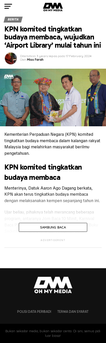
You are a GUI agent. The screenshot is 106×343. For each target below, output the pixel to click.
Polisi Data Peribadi (34, 312)
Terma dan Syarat (73, 312)
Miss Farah (35, 59)
